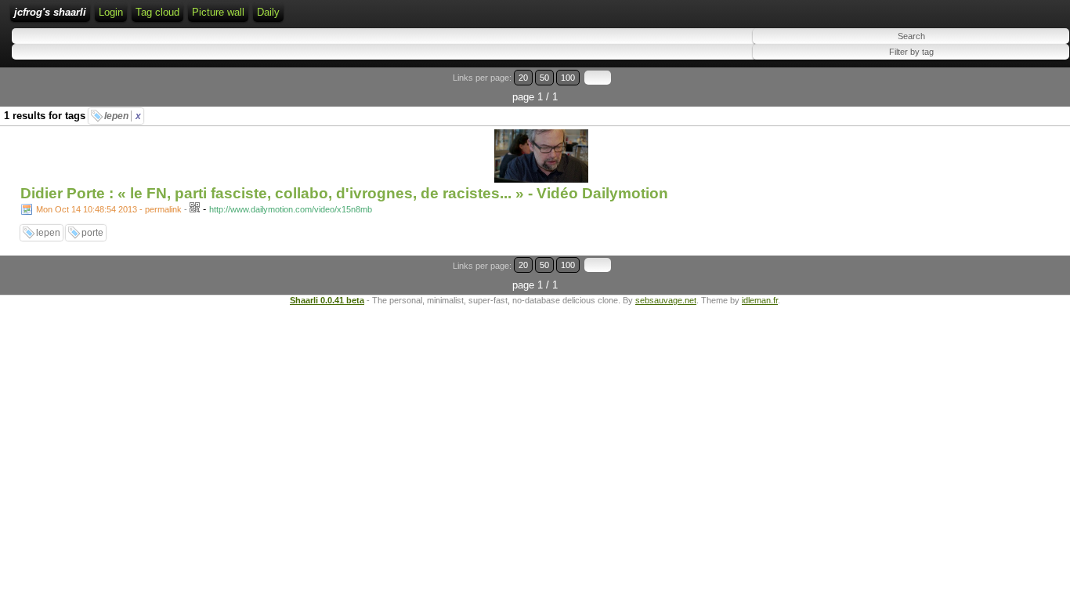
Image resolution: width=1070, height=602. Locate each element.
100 (568, 77)
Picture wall (218, 12)
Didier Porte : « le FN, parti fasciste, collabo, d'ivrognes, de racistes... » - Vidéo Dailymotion (344, 193)
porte (92, 232)
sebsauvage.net (665, 300)
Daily (268, 12)
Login (111, 12)
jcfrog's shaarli (50, 12)
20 (523, 77)
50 (544, 77)
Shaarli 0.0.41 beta (327, 300)
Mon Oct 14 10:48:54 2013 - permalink (109, 209)
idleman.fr (760, 300)
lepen (122, 116)
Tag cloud (157, 12)
